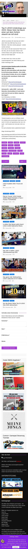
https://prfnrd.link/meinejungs (13, 99)
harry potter (13, 150)
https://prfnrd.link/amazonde (15, 86)
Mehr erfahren (23, 547)
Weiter (22, 161)
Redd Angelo (5, 519)
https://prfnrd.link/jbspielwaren (18, 84)
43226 (11, 145)
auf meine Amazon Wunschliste (15, 471)
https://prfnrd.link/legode (14, 82)
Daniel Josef (5, 517)
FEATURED (18, 37)
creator (11, 148)
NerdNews (12, 181)
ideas (20, 150)
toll (22, 153)
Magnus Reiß (5, 524)
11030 (4, 142)
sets (10, 153)
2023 (11, 142)
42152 (4, 145)
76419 (17, 145)
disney (18, 148)
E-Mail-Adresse (6, 335)
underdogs (5, 156)
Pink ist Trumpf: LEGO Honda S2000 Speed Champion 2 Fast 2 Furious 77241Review (13, 198)
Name (3, 329)
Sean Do (4, 512)
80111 (4, 148)
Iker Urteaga (4, 522)
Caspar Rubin (5, 513)
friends (5, 150)
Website (3, 341)
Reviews (23, 37)
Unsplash (9, 510)
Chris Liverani (5, 515)
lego (4, 153)
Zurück (6, 161)
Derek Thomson (5, 526)
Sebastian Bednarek (6, 520)
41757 (23, 142)
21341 (16, 142)
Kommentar (5, 320)
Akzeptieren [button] (15, 547)
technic (16, 153)
